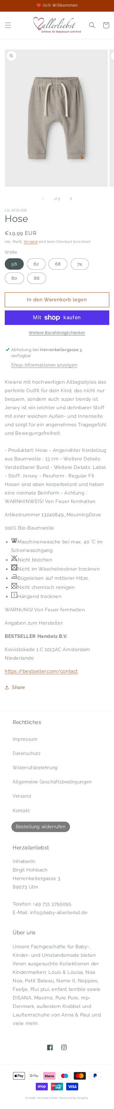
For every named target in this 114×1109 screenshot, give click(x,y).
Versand (30, 241)
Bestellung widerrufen (41, 826)
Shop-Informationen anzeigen (44, 365)
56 (14, 264)
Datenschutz (27, 753)
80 (14, 278)
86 (37, 278)
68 (58, 264)
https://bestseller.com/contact (41, 671)
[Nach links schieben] (43, 199)
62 (36, 264)
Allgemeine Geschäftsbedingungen (52, 781)
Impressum (25, 739)
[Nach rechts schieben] (71, 199)
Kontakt (21, 810)
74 (79, 264)
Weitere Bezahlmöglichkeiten (57, 333)
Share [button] (18, 687)
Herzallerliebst (47, 1098)
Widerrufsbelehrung (35, 767)
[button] (8, 25)
